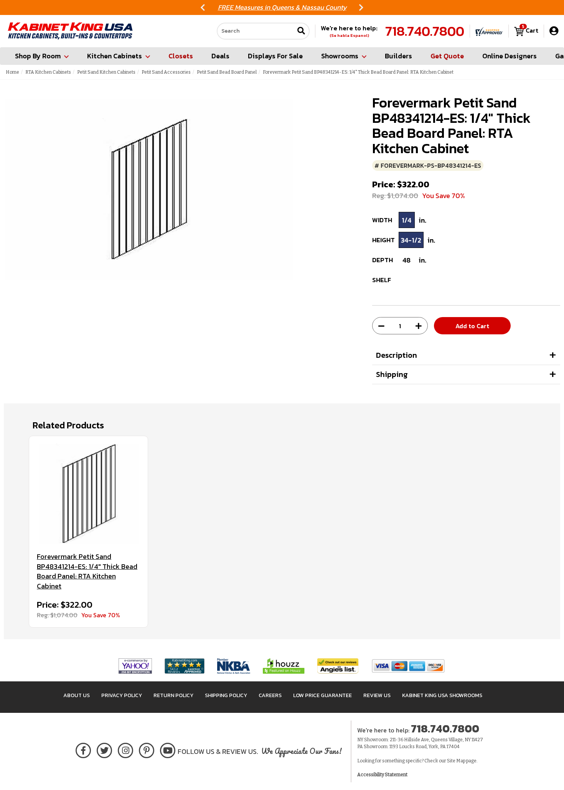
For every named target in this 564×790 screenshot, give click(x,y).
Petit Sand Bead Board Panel (227, 72)
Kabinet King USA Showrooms (442, 695)
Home (12, 72)
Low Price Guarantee (322, 695)
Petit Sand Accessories (166, 72)
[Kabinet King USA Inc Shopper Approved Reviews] (489, 31)
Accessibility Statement (382, 774)
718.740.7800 (424, 31)
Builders (398, 56)
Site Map (456, 761)
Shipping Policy (226, 695)
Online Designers (509, 56)
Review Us (377, 695)
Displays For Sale (275, 56)
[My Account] (553, 31)
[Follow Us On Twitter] (104, 749)
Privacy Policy (121, 695)
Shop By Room (38, 56)
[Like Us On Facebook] (83, 749)
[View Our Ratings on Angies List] (338, 666)
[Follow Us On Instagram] (126, 749)
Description (396, 355)
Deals (220, 56)
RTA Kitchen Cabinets (48, 72)
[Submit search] (301, 31)
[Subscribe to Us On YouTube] (168, 749)
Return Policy (173, 695)
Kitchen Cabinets (114, 56)
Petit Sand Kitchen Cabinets (106, 72)
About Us (76, 695)
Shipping (392, 374)
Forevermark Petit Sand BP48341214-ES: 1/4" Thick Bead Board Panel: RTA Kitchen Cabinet (87, 571)
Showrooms (339, 56)
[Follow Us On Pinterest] (146, 749)
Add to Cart (472, 326)
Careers (270, 695)
